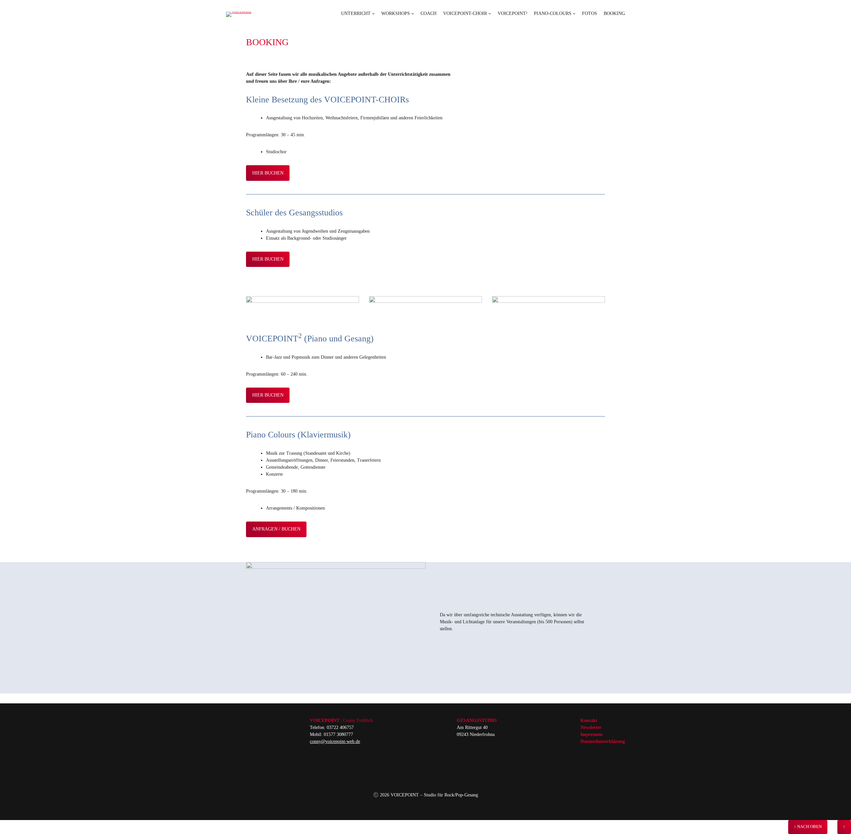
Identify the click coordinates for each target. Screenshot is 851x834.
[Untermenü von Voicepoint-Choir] (489, 13)
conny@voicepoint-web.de (335, 741)
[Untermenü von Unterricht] (373, 13)
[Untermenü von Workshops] (412, 13)
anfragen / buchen (276, 529)
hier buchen (268, 173)
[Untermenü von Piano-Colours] (574, 13)
